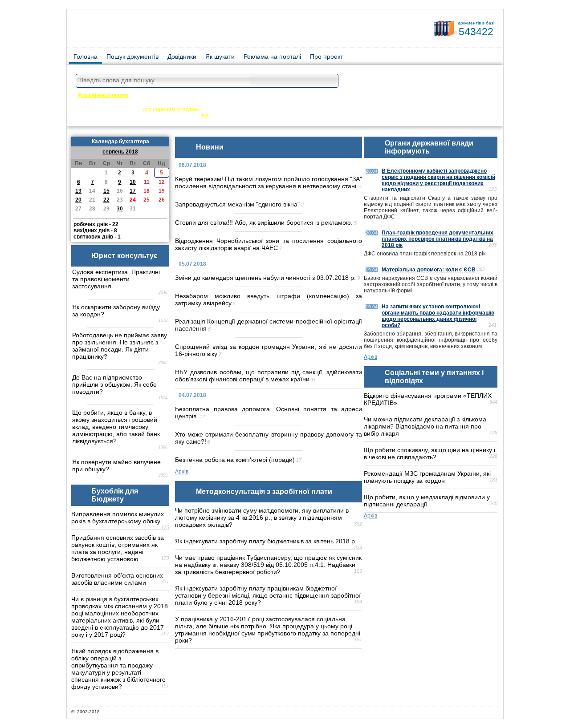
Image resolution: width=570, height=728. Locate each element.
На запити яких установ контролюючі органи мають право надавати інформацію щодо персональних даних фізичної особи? (438, 315)
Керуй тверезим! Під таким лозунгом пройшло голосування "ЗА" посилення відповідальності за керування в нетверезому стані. (268, 182)
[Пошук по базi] (329, 81)
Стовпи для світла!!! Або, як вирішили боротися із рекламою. (264, 222)
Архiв (181, 472)
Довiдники (181, 56)
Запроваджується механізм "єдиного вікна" (237, 204)
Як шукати (220, 56)
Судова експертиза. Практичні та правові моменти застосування (116, 279)
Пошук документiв (132, 56)
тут (205, 116)
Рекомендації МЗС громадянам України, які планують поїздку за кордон (427, 477)
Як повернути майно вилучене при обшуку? (116, 465)
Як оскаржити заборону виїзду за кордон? (116, 310)
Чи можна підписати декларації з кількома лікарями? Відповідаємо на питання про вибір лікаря (425, 426)
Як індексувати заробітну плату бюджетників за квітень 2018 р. (266, 541)
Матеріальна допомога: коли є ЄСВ (429, 270)
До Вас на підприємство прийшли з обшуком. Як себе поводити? (114, 384)
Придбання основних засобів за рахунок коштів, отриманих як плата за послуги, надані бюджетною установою (117, 548)
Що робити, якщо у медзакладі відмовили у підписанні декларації (427, 500)
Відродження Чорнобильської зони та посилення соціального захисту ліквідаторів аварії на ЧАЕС (268, 244)
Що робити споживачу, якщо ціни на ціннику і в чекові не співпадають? (429, 453)
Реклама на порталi (272, 56)
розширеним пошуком (170, 109)
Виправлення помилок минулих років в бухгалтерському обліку (117, 517)
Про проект (326, 56)
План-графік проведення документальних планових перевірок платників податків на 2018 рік (437, 239)
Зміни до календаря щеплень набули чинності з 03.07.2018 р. (265, 277)
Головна (85, 56)
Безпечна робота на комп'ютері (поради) (235, 459)
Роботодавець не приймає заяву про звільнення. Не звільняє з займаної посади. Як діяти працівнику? (119, 346)
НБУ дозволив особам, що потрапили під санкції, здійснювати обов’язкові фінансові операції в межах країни (268, 375)
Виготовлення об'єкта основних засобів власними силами (117, 579)
